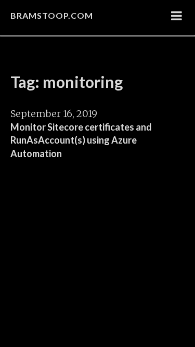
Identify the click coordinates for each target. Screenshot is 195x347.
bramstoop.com (51, 15)
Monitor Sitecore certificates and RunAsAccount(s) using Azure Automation (81, 140)
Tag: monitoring (66, 81)
